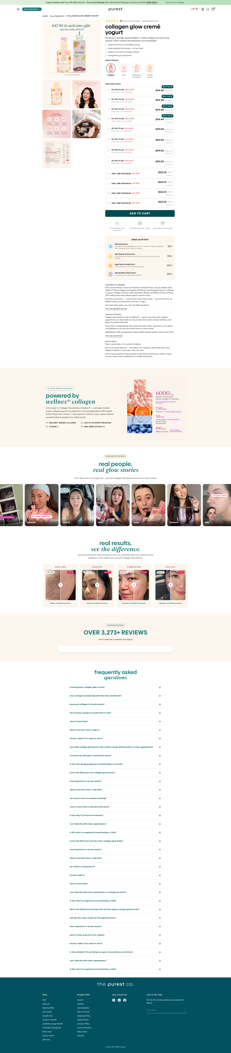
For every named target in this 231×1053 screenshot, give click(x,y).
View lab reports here (113, 335)
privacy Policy (83, 1023)
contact (80, 1004)
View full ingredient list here (116, 309)
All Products (57, 16)
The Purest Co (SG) (118, 1047)
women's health (49, 1019)
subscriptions (83, 1008)
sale (44, 1000)
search (80, 1000)
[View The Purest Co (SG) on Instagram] (114, 1000)
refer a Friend (83, 1012)
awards (80, 1035)
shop (44, 994)
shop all (45, 1004)
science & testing (113, 314)
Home (45, 16)
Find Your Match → (32, 9)
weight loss (47, 1015)
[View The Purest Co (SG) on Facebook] (125, 1000)
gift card (46, 1039)
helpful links (83, 994)
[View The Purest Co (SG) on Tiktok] (119, 1000)
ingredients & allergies (115, 285)
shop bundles (48, 1008)
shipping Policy (84, 1015)
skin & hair (47, 1012)
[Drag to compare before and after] (60, 585)
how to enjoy (111, 341)
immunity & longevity (51, 1027)
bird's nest (47, 1031)
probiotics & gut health (52, 1023)
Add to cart (140, 213)
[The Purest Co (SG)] (115, 9)
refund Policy (83, 1019)
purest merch (48, 1035)
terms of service (84, 1027)
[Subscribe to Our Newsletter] (183, 1010)
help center (82, 1031)
